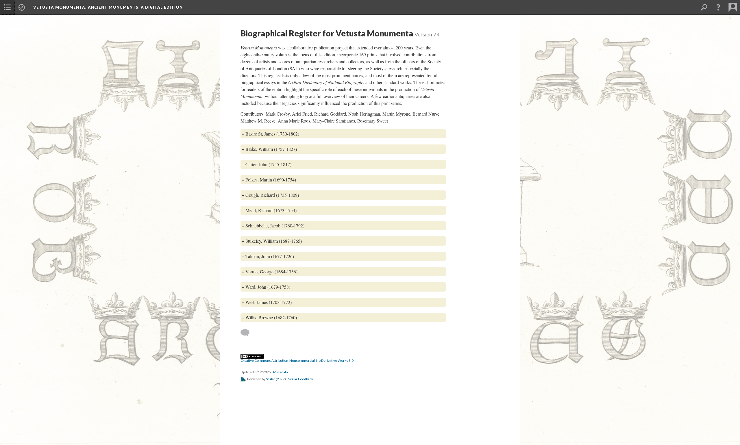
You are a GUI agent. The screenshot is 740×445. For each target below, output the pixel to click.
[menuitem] (7, 7)
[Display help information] (718, 7)
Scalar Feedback (300, 379)
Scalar (270, 379)
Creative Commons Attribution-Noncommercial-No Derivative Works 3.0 (297, 360)
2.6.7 (281, 379)
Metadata (280, 372)
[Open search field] (704, 7)
